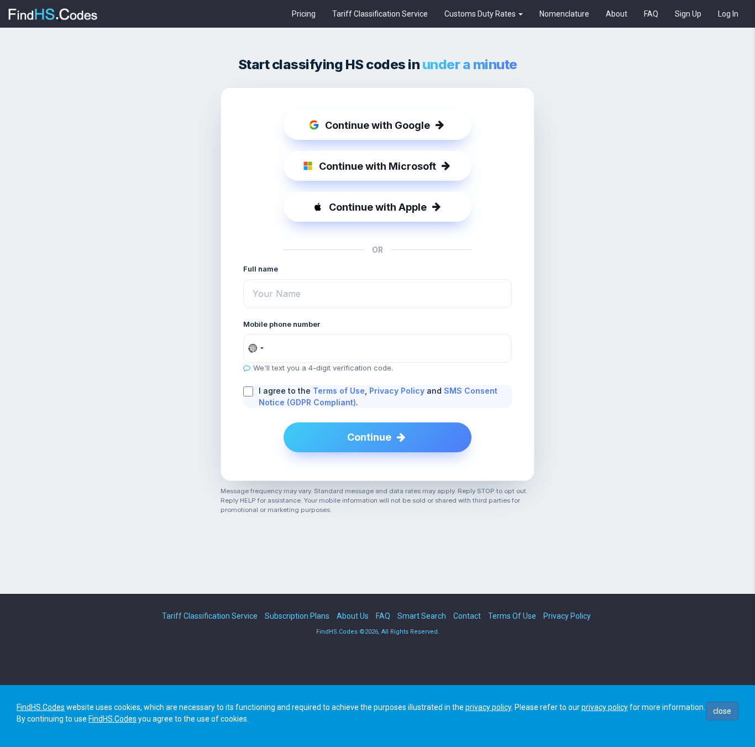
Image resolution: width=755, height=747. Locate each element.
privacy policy (488, 707)
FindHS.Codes (41, 707)
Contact (467, 616)
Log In (728, 13)
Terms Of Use (512, 616)
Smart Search (421, 616)
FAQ (651, 13)
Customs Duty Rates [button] (480, 13)
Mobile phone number (281, 324)
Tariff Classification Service (380, 13)
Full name (260, 268)
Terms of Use (339, 390)
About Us (353, 616)
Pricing (304, 13)
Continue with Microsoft (377, 166)
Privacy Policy (396, 390)
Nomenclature (564, 13)
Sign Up (688, 13)
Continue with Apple (378, 207)
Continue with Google (377, 125)
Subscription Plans (297, 616)
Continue (369, 437)
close (722, 711)
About (616, 13)
